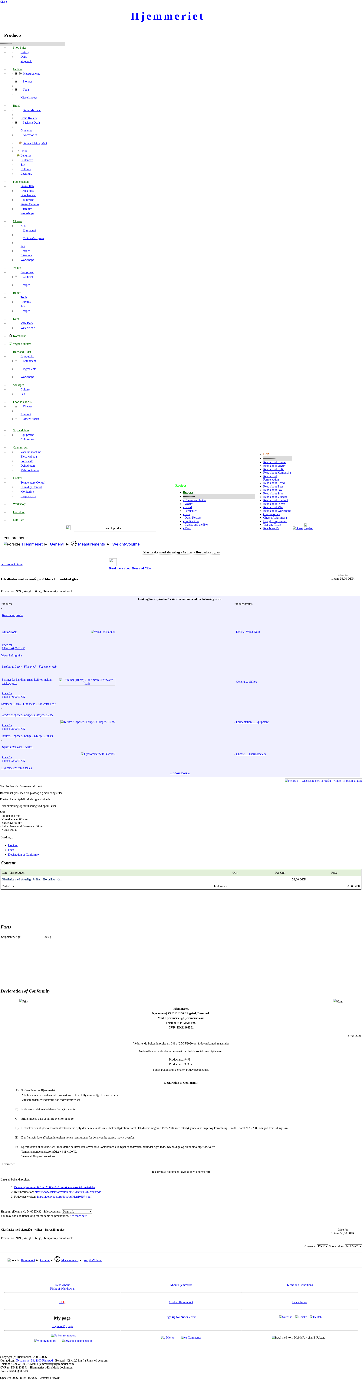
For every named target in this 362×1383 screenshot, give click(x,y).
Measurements (91, 544)
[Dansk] (298, 528)
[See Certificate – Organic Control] (77, 1340)
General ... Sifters (246, 681)
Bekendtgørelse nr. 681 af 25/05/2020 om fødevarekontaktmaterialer (54, 1187)
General (57, 544)
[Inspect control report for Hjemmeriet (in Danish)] (63, 1335)
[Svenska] (285, 1317)
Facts (11, 849)
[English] (309, 528)
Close (3, 1)
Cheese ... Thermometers (251, 754)
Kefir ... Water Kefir (248, 631)
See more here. (78, 1215)
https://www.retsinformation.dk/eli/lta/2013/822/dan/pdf (68, 1192)
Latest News (299, 1302)
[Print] (23, 1001)
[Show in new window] (338, 1001)
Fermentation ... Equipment (252, 722)
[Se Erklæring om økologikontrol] (45, 1340)
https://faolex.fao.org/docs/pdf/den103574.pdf (64, 1196)
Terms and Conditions (300, 1285)
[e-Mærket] (168, 1337)
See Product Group (12, 564)
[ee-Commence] (191, 1337)
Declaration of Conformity (24, 854)
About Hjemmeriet (181, 1285)
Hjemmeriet (32, 544)
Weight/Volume (126, 544)
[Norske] (301, 1317)
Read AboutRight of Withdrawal (62, 1286)
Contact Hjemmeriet (181, 1302)
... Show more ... (180, 773)
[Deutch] (316, 1317)
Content (13, 845)
